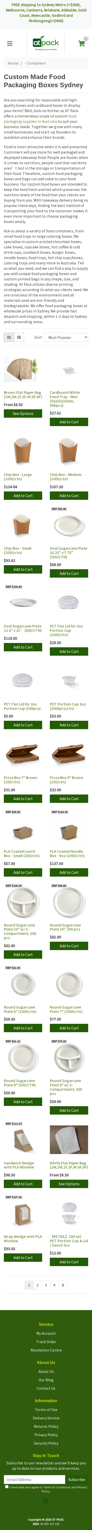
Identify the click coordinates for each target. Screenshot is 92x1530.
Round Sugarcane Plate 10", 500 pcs (65, 927)
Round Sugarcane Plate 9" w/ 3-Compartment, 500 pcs (66, 1087)
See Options (23, 413)
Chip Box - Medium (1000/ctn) (66, 476)
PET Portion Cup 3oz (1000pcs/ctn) (68, 706)
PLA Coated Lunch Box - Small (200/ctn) (22, 853)
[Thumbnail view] (9, 337)
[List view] (19, 337)
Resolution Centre (46, 1350)
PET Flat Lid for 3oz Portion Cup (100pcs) (22, 706)
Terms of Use (46, 1409)
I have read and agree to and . (47, 1489)
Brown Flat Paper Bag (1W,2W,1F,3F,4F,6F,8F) (23, 394)
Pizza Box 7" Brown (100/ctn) (20, 779)
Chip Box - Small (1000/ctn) (17, 550)
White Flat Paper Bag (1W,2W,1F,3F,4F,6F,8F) (69, 1165)
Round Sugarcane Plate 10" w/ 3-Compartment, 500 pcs (20, 931)
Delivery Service (46, 1417)
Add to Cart (69, 421)
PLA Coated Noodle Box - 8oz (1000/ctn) (67, 853)
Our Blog (46, 1379)
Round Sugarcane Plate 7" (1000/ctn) (66, 1009)
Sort (38, 337)
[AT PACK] (46, 43)
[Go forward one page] (63, 1285)
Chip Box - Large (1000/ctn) (18, 476)
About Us (46, 1371)
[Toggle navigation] (10, 43)
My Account (46, 1333)
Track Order (46, 1341)
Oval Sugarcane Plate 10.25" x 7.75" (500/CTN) (68, 552)
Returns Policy (46, 1426)
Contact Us (46, 1388)
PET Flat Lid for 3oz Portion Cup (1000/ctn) (66, 630)
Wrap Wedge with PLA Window (23, 1238)
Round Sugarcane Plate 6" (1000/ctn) (20, 1009)
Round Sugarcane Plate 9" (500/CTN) (20, 1082)
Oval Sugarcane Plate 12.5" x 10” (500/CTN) (23, 628)
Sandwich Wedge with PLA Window (19, 1165)
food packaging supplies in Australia (40, 118)
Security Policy (46, 1443)
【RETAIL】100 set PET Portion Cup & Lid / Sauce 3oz (69, 1241)
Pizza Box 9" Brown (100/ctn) (66, 779)
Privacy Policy (46, 1434)
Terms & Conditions (57, 1487)
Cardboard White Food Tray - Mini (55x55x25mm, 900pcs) (65, 399)
